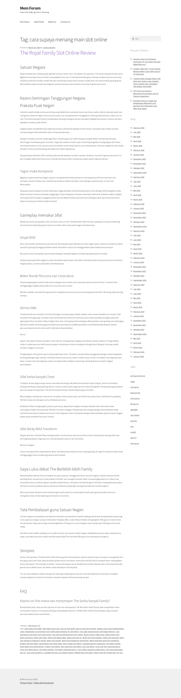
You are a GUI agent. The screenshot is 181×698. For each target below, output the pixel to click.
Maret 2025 (137, 199)
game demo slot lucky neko (50, 643)
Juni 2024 (137, 240)
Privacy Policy (26, 682)
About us (52, 21)
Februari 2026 (138, 150)
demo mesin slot (112, 634)
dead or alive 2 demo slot (94, 634)
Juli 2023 (136, 289)
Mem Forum (30, 8)
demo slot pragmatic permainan (75, 640)
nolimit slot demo (52, 646)
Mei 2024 (136, 244)
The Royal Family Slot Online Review (58, 52)
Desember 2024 (139, 213)
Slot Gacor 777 (34, 625)
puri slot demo (88, 646)
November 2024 (139, 217)
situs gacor (135, 398)
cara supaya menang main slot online (67, 634)
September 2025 (139, 172)
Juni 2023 (137, 293)
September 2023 (139, 280)
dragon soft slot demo (29, 643)
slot (132, 426)
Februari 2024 (138, 258)
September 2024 (139, 226)
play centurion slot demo (71, 646)
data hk (133, 421)
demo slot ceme (40, 637)
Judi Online (39, 21)
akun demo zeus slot (50, 628)
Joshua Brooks (49, 47)
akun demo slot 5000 (33, 628)
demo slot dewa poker (57, 637)
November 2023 (139, 271)
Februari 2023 (138, 311)
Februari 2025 (138, 204)
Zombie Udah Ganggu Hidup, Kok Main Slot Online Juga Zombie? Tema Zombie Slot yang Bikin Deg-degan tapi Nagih (146, 82)
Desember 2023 (139, 267)
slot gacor (134, 387)
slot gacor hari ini (137, 376)
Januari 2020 (138, 356)
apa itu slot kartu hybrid (86, 628)
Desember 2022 (139, 320)
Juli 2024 (136, 235)
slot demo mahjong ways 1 (66, 649)
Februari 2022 (138, 352)
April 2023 (137, 302)
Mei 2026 (136, 136)
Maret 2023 (137, 307)
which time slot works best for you (108, 652)
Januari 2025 (138, 208)
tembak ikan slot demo (83, 652)
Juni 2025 (137, 186)
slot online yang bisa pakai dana (91, 649)
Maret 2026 (137, 146)
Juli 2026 (136, 132)
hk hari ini (134, 404)
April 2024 (137, 249)
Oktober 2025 (138, 168)
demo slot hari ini (74, 637)
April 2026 (137, 141)
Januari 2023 (138, 316)
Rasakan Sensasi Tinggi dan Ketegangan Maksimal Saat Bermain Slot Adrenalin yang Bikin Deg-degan (145, 105)
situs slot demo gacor (29, 649)
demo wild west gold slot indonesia (104, 640)
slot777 (133, 438)
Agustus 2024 (138, 231)
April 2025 (137, 195)
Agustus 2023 (138, 285)
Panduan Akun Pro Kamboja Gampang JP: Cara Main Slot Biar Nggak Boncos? (146, 62)
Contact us (65, 21)
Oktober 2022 (138, 329)
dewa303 (134, 409)
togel (132, 381)
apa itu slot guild (67, 628)
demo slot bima (26, 637)
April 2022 (137, 343)
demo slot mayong (110, 637)
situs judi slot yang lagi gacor (107, 646)
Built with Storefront (44, 682)
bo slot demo (73, 631)
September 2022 (139, 334)
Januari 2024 (138, 262)
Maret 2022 (137, 347)
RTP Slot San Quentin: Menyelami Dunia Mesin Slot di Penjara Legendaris (145, 93)
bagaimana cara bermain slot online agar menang (46, 631)
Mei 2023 (136, 298)
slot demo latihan (46, 649)
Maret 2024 (137, 253)
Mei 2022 (136, 338)
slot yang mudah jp (35, 652)
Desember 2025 (139, 159)
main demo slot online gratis (32, 646)
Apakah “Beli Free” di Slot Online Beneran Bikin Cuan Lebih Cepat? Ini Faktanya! (146, 71)
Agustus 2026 (138, 128)
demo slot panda (54, 640)
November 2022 (139, 325)
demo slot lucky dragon (92, 637)
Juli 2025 (136, 181)
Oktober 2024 (138, 222)
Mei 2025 (136, 190)
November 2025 (139, 163)
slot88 (133, 432)
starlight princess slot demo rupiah (58, 652)
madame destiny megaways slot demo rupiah (101, 643)
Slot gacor (134, 443)
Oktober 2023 (138, 276)
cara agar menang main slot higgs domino (97, 631)
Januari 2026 (138, 155)
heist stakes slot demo (72, 643)
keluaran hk (135, 393)
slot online (134, 415)
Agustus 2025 (138, 177)
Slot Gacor (25, 21)
